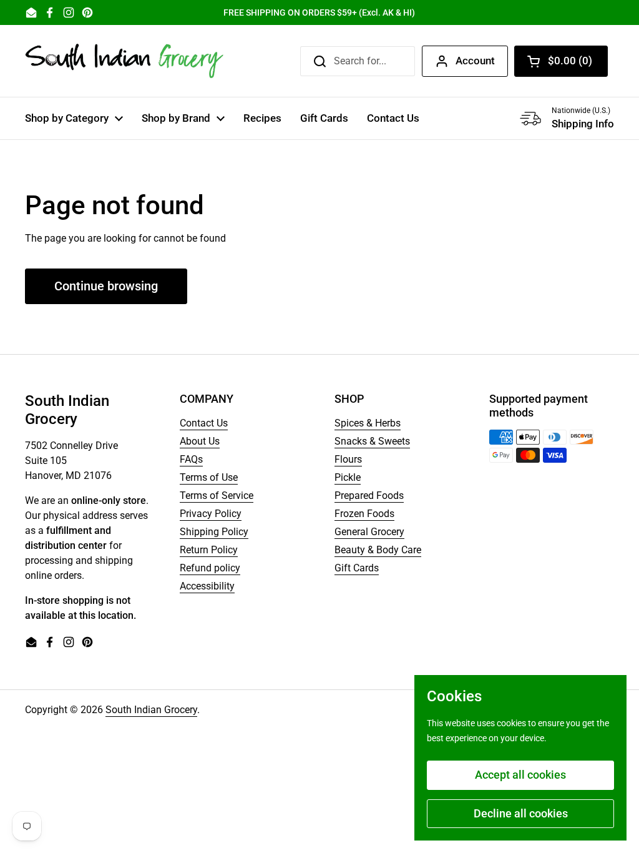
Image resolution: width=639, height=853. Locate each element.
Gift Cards (356, 568)
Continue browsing (106, 286)
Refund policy (210, 568)
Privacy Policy (210, 514)
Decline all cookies (521, 813)
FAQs (191, 459)
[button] (561, 61)
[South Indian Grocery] (125, 60)
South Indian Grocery (151, 710)
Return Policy (209, 550)
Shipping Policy (214, 532)
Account (475, 60)
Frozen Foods (364, 514)
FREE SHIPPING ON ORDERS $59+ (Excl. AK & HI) (319, 12)
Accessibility (207, 586)
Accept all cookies (520, 774)
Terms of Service (216, 495)
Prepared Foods (369, 495)
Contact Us (204, 423)
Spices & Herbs (367, 423)
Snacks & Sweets (372, 441)
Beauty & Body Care (377, 550)
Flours (348, 459)
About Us (200, 441)
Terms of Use (209, 477)
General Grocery (369, 532)
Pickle (347, 477)
